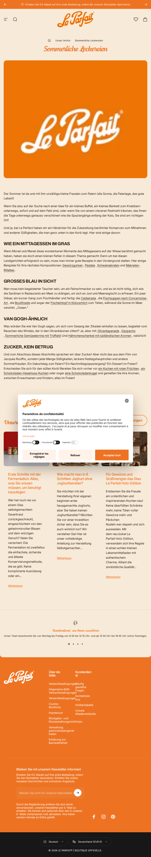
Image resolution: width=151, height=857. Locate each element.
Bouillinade (22, 303)
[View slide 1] (69, 644)
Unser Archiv (62, 40)
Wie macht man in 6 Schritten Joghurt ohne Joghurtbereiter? (74, 478)
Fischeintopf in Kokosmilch (69, 303)
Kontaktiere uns (82, 697)
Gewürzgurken (72, 265)
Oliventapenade (108, 331)
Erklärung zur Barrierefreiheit (58, 741)
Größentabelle (84, 705)
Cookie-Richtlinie (55, 705)
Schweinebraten (108, 265)
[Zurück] (5, 4)
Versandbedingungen (62, 698)
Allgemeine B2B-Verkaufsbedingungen (63, 691)
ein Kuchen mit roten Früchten (118, 368)
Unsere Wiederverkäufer (85, 712)
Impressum (56, 712)
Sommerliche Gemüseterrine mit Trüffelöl (33, 335)
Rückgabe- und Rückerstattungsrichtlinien (65, 720)
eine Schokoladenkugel (81, 373)
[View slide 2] (73, 644)
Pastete (90, 265)
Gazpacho (128, 331)
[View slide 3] (78, 644)
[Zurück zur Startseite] (49, 40)
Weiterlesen (15, 585)
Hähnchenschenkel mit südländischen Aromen (99, 335)
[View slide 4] (82, 644)
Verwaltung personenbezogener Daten (61, 731)
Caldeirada (88, 298)
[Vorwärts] (146, 4)
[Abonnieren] (77, 792)
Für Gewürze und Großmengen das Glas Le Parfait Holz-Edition (123, 478)
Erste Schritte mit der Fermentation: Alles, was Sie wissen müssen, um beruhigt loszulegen (24, 483)
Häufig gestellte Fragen (80, 687)
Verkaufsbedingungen (63, 683)
